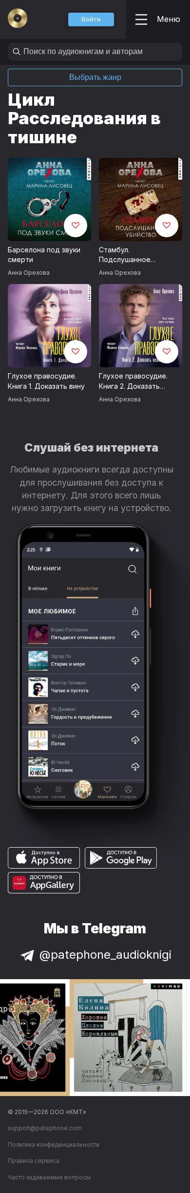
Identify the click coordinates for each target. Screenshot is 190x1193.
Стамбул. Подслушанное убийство (125, 255)
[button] (91, 19)
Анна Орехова (29, 272)
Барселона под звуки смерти (44, 255)
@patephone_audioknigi (105, 954)
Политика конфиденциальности (53, 1144)
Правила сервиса (33, 1160)
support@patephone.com (45, 1128)
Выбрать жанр (95, 77)
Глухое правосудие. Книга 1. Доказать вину (46, 381)
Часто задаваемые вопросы (49, 1177)
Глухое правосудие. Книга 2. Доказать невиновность (133, 381)
